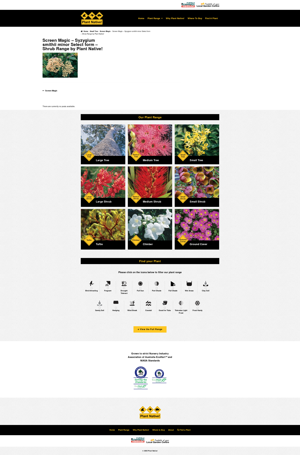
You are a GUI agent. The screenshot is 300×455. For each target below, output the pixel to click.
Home (141, 18)
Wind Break (132, 310)
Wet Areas (189, 290)
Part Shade (156, 290)
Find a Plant (211, 18)
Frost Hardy (197, 310)
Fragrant (107, 290)
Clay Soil (205, 290)
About (171, 429)
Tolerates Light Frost (181, 311)
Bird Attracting (91, 290)
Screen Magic (105, 31)
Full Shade (173, 290)
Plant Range (154, 18)
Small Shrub (197, 201)
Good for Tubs (165, 310)
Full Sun (140, 290)
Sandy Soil (99, 310)
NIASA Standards (150, 360)
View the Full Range (150, 329)
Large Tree (102, 160)
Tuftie (99, 244)
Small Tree (94, 31)
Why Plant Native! (175, 18)
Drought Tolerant (124, 292)
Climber (148, 244)
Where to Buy (195, 18)
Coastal (148, 310)
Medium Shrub (152, 201)
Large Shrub (103, 201)
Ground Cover (198, 244)
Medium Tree (151, 160)
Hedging (115, 310)
